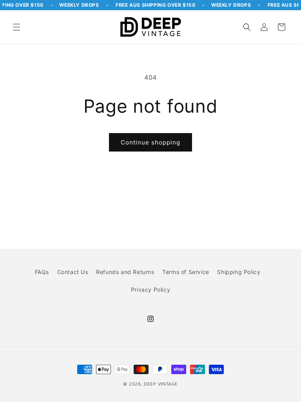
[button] (16, 27)
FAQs (42, 272)
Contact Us (72, 272)
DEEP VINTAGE (161, 384)
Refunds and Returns (125, 272)
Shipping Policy (238, 272)
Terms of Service (185, 272)
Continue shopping (150, 142)
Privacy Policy (150, 289)
